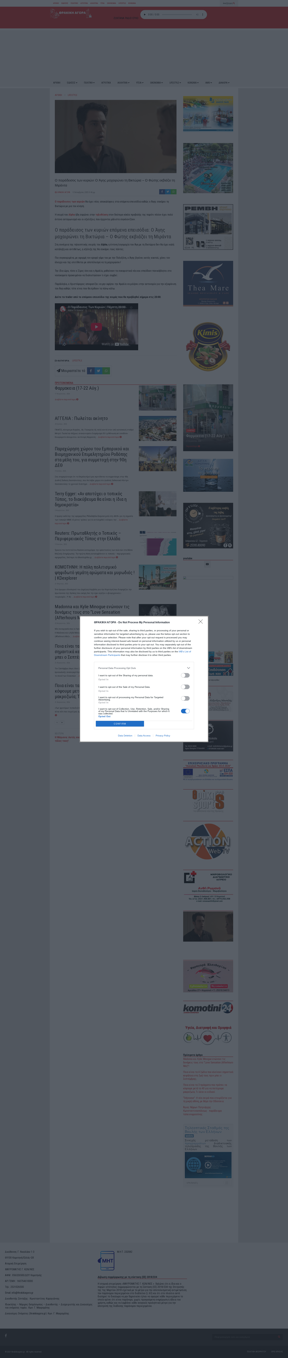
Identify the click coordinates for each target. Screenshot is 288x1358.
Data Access (144, 735)
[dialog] (144, 679)
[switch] (185, 675)
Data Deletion (125, 735)
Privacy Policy (163, 735)
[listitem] (144, 668)
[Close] (201, 622)
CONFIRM (120, 724)
